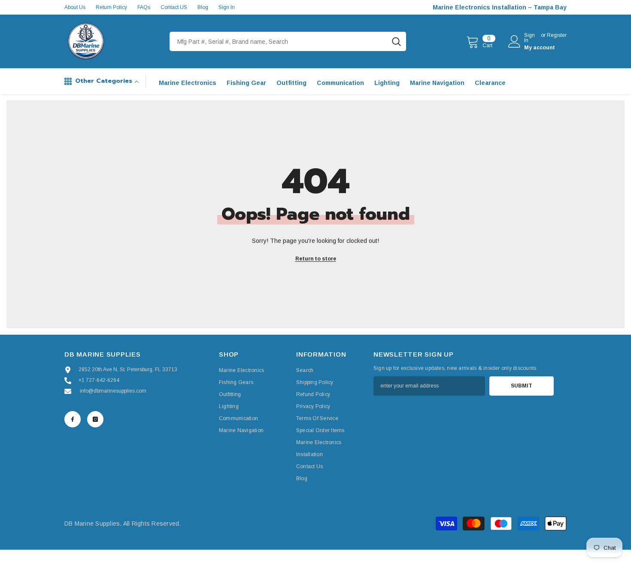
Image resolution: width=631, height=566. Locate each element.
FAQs (143, 7)
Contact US (174, 7)
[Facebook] (72, 419)
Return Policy (111, 7)
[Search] (288, 41)
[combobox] (278, 41)
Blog (202, 7)
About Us (74, 7)
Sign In (226, 7)
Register (557, 35)
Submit (521, 386)
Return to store (315, 259)
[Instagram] (95, 419)
